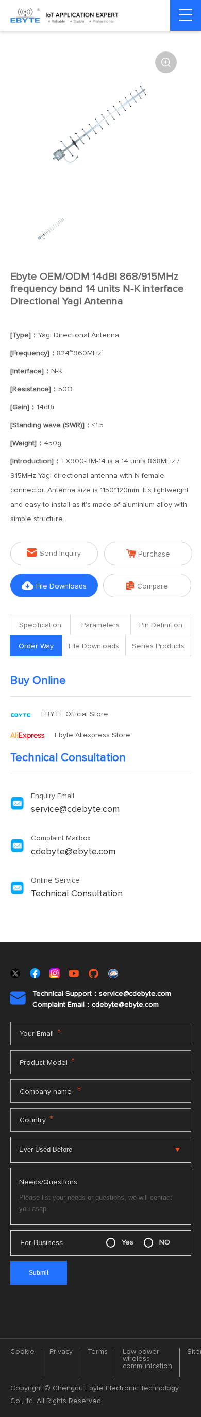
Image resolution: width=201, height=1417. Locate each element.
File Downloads (54, 585)
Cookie (22, 1351)
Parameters (100, 625)
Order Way (36, 646)
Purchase (148, 553)
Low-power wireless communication (147, 1359)
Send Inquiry (54, 552)
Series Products (158, 646)
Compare (147, 585)
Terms (98, 1351)
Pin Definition (160, 625)
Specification (40, 625)
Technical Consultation (77, 893)
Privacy (61, 1351)
